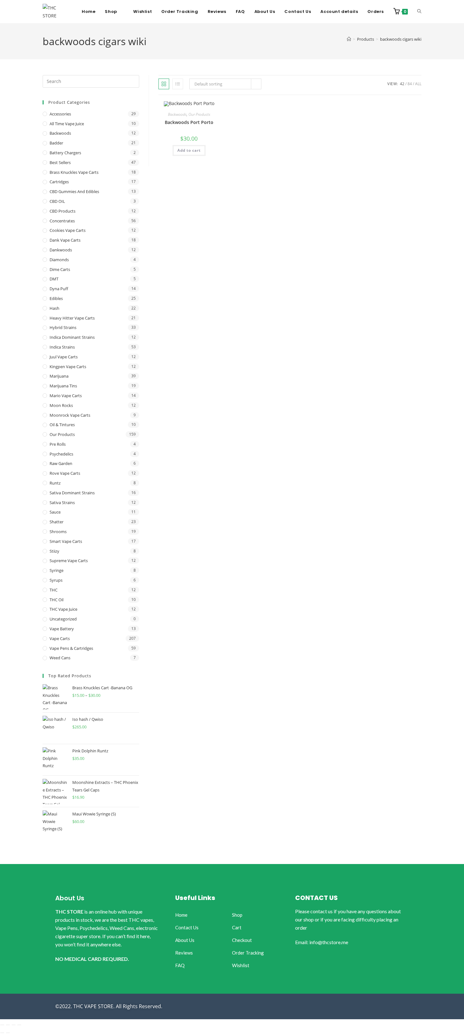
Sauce (55, 512)
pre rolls (58, 444)
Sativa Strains (62, 502)
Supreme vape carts (69, 560)
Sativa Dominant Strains (72, 493)
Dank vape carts (65, 240)
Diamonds (59, 259)
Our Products (199, 114)
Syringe (56, 570)
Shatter (56, 522)
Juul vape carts (64, 357)
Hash (54, 308)
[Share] (13, 1025)
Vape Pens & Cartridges (71, 648)
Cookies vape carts (68, 230)
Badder (56, 143)
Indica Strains (62, 347)
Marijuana (59, 376)
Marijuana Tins (63, 386)
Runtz (55, 483)
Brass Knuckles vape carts (74, 172)
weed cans (60, 658)
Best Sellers (60, 162)
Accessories (60, 114)
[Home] (349, 39)
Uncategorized (63, 619)
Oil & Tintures (62, 424)
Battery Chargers (65, 153)
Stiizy (54, 551)
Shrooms (58, 531)
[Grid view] (163, 84)
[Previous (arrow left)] (2, 1032)
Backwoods (177, 114)
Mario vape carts (66, 395)
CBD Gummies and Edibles (74, 191)
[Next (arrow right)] (8, 1032)
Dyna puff (59, 288)
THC (53, 590)
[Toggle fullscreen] (8, 1025)
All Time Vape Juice (67, 123)
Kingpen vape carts (68, 366)
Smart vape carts (66, 541)
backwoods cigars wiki (400, 39)
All (418, 83)
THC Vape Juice (63, 609)
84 (409, 83)
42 (402, 83)
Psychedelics (61, 454)
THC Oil (56, 600)
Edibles (56, 298)
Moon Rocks (61, 405)
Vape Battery (62, 629)
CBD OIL (57, 201)
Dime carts (60, 269)
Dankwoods (61, 250)
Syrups (56, 580)
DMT (54, 279)
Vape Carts (60, 638)
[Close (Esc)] (19, 1025)
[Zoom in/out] (2, 1025)
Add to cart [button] (189, 150)
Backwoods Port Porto (189, 122)
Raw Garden (61, 463)
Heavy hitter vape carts (72, 318)
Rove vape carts (65, 473)
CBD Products (62, 211)
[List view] (177, 84)
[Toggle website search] (419, 11)
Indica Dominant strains (72, 337)
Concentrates (62, 221)
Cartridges (59, 182)
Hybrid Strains (63, 327)
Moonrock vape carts (70, 415)
